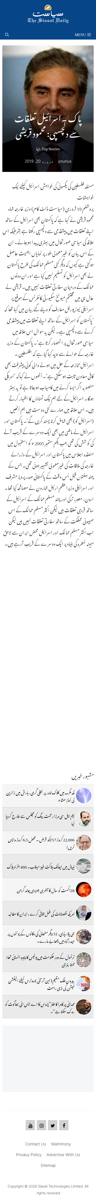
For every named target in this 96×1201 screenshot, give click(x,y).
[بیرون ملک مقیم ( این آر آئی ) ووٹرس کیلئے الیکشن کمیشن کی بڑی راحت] (83, 983)
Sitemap (48, 1165)
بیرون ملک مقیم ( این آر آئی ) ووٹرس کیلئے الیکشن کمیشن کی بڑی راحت (41, 983)
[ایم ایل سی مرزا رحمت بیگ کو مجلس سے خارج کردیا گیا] (83, 819)
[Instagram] (41, 1125)
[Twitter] (52, 1125)
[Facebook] (64, 1125)
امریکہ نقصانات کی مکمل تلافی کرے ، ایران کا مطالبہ (41, 913)
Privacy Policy (28, 1154)
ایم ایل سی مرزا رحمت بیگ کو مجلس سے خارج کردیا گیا (40, 819)
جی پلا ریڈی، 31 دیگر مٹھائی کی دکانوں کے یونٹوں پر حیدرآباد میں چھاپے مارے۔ (41, 936)
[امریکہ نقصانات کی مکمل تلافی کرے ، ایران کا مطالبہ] (83, 913)
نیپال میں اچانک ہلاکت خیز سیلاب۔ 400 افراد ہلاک (41, 866)
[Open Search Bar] (7, 34)
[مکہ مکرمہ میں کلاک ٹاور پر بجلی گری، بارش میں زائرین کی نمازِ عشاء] (83, 795)
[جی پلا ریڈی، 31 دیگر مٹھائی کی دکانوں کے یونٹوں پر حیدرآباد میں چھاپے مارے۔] (83, 936)
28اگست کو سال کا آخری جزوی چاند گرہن (46, 889)
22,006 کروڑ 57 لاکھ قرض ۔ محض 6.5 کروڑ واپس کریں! (41, 842)
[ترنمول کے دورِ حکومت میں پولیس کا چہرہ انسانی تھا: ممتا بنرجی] (83, 960)
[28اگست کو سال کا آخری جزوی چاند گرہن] (83, 889)
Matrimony (61, 1144)
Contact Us (35, 1144)
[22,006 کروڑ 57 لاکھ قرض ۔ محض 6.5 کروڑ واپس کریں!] (83, 842)
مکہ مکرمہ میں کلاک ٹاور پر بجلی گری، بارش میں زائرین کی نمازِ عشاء (40, 795)
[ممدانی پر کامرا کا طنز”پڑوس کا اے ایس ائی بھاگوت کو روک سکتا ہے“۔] (83, 1007)
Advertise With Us (63, 1154)
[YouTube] (30, 1125)
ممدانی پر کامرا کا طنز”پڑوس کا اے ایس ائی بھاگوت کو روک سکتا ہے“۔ (40, 1007)
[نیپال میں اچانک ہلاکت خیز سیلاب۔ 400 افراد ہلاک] (83, 866)
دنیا (38, 148)
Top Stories (51, 148)
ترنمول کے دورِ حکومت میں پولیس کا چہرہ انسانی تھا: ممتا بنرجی (40, 960)
